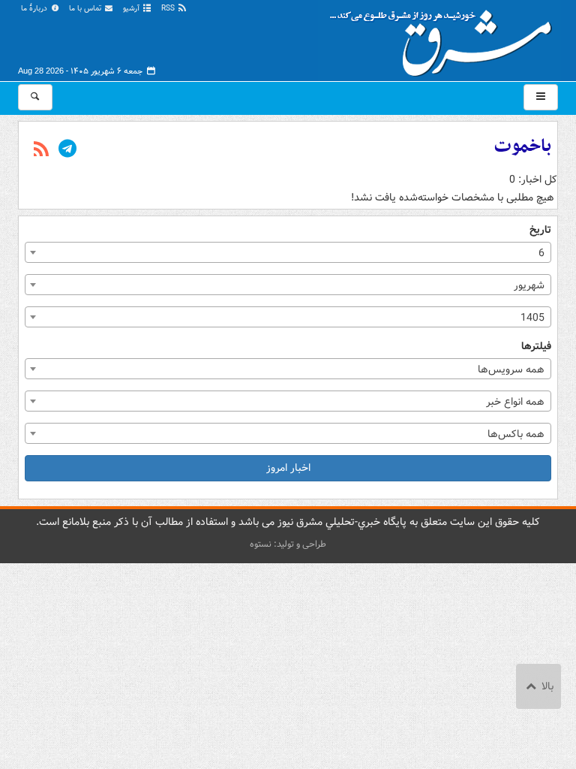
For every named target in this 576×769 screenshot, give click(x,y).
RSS (169, 8)
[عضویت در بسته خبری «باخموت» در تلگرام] (67, 150)
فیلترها (536, 346)
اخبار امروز (288, 468)
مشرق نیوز (445, 37)
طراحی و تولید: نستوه (288, 544)
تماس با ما (86, 8)
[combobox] (288, 252)
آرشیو (132, 8)
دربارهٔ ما (35, 8)
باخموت (522, 146)
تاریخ (540, 230)
